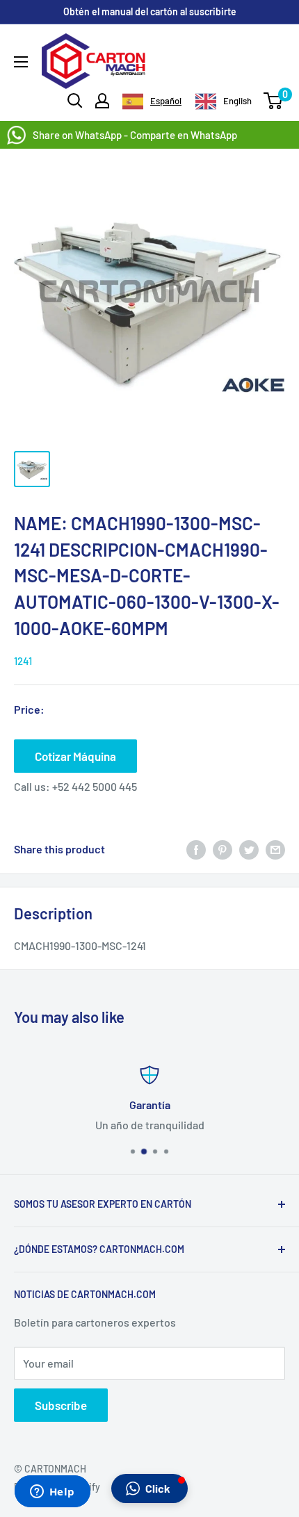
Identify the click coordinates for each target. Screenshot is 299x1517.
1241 (23, 661)
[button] (149, 1488)
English (237, 100)
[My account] (102, 100)
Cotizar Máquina (75, 756)
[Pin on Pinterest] (222, 849)
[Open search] (75, 100)
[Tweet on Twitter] (249, 849)
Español (165, 100)
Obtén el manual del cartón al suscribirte (149, 11)
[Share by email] (275, 849)
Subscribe (61, 1405)
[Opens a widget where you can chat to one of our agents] (52, 1492)
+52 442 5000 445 (94, 786)
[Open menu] (21, 61)
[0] (273, 100)
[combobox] (151, 101)
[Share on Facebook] (196, 849)
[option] (223, 101)
